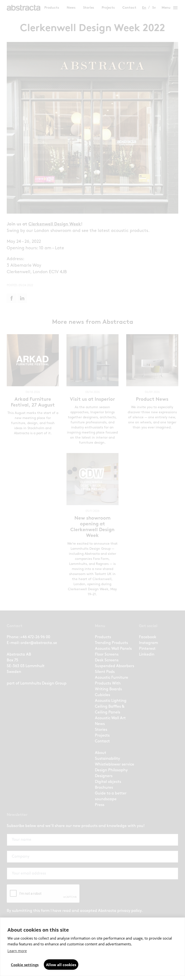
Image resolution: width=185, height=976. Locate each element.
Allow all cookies (61, 964)
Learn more (17, 950)
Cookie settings (25, 964)
